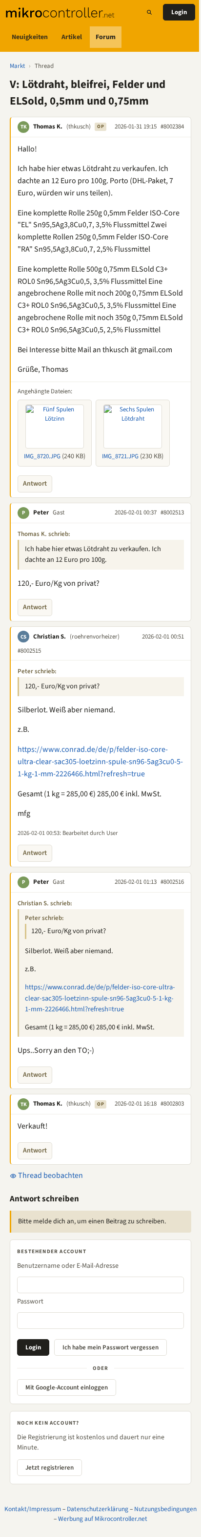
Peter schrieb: (37, 671)
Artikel (71, 37)
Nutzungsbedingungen (165, 1509)
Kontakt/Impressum (32, 1509)
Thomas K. (47, 126)
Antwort (35, 484)
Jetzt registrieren (49, 1467)
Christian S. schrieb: (45, 903)
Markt (17, 66)
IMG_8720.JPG (42, 456)
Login (179, 12)
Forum (106, 37)
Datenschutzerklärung (97, 1509)
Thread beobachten (50, 1175)
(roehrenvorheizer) (95, 636)
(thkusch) (78, 126)
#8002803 (172, 1103)
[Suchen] (149, 12)
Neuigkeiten (30, 37)
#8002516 (172, 881)
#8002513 (172, 512)
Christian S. (49, 636)
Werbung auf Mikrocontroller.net (102, 1518)
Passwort (30, 1301)
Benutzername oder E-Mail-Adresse (68, 1266)
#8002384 (172, 126)
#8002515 (29, 650)
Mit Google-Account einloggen (66, 1387)
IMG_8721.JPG (120, 456)
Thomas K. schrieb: (44, 534)
